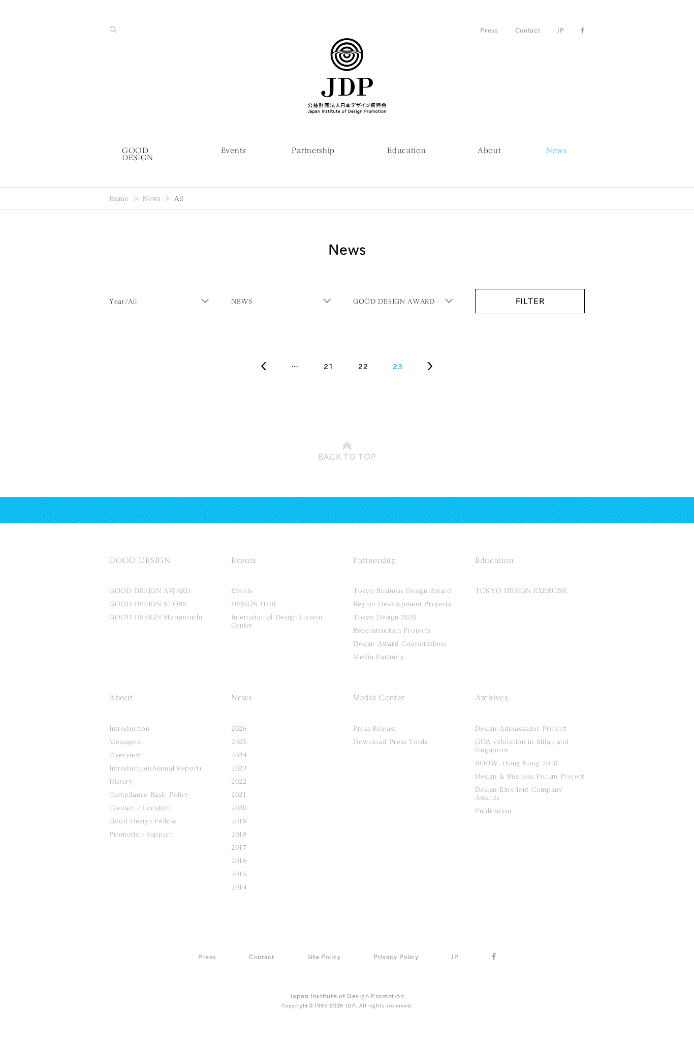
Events (233, 150)
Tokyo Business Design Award (402, 590)
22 (363, 366)
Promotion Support (141, 834)
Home (119, 198)
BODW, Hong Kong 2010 (516, 763)
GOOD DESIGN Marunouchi (155, 617)
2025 (239, 741)
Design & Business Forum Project (529, 776)
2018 (239, 834)
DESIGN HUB (253, 604)
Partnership (313, 150)
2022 (239, 781)
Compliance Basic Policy (149, 794)
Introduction (129, 728)
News (556, 150)
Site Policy (324, 957)
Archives (491, 697)
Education (406, 150)
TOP (347, 457)
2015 (239, 874)
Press (489, 30)
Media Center (378, 697)
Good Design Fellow (143, 821)
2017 (239, 847)
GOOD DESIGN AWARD (150, 590)
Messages (124, 741)
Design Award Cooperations (399, 643)
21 (328, 366)
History (121, 781)
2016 (239, 860)
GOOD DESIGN (137, 154)
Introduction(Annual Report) (155, 768)
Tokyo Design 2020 (385, 617)
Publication (493, 811)
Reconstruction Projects (391, 630)
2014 (239, 887)
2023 (239, 768)
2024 (239, 755)
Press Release (375, 728)
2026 (239, 728)
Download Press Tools (390, 741)
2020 (239, 808)
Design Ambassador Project (520, 728)
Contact (528, 30)
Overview (125, 755)
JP (560, 30)
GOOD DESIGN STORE (148, 604)
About (489, 150)
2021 (239, 794)
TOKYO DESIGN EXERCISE (521, 590)
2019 (239, 821)
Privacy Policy (396, 957)
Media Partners (378, 656)
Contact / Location (140, 808)
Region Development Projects (402, 604)
